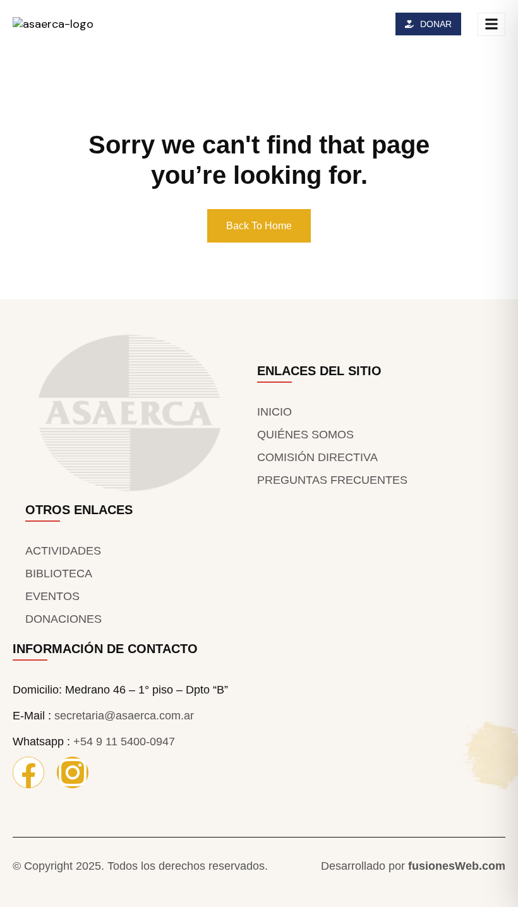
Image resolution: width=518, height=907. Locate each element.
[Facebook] (28, 772)
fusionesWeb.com (456, 866)
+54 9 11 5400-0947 (124, 741)
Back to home (259, 225)
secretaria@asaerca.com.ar (124, 715)
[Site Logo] (53, 23)
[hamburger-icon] (491, 24)
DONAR (436, 24)
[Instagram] (72, 772)
